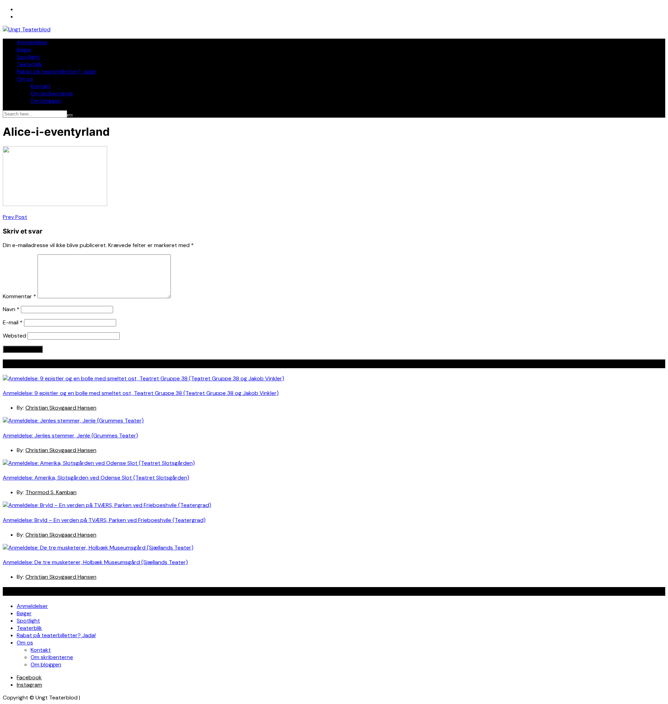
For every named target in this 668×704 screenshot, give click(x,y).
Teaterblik (29, 64)
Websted (14, 335)
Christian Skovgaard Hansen (60, 407)
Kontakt (41, 86)
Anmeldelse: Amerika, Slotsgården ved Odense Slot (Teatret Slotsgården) (96, 477)
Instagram (29, 684)
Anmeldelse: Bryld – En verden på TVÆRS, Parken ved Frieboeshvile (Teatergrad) (104, 520)
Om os (25, 78)
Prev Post (15, 217)
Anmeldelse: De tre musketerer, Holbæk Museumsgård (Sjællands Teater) (95, 562)
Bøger (24, 49)
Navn (11, 309)
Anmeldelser (32, 42)
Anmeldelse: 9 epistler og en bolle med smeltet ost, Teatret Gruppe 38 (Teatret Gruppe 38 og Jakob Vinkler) (141, 393)
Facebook (29, 677)
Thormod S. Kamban (51, 492)
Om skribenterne (52, 93)
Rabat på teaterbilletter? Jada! (56, 71)
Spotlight (28, 57)
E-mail (13, 322)
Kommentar (19, 296)
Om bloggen (46, 100)
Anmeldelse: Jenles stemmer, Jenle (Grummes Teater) (70, 435)
